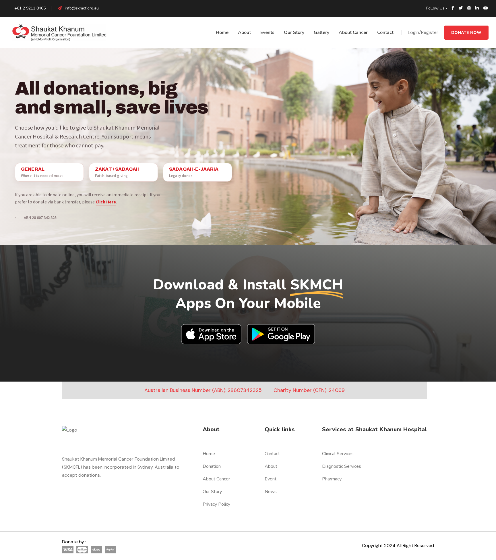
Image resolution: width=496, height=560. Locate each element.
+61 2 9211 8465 (29, 8)
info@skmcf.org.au (82, 8)
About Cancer (353, 32)
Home (222, 32)
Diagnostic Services (341, 466)
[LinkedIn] (477, 8)
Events (267, 32)
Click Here (106, 202)
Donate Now (466, 32)
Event (270, 479)
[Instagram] (469, 8)
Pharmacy (332, 479)
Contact (385, 32)
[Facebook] (453, 8)
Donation (212, 466)
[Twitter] (460, 8)
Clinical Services (338, 454)
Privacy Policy (216, 504)
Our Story (294, 32)
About (244, 32)
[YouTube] (486, 8)
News (271, 491)
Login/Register (423, 32)
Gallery (321, 32)
